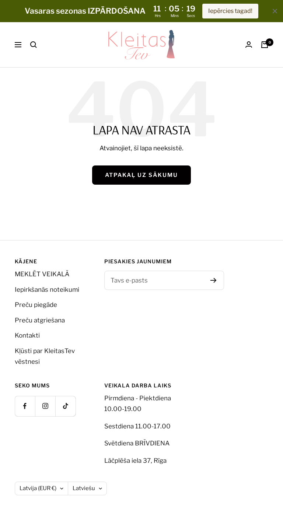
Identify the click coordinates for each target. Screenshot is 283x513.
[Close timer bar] (274, 11)
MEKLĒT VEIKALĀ (42, 274)
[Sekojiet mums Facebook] (25, 406)
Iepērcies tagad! (230, 10)
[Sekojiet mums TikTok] (65, 406)
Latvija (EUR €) (38, 488)
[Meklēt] (33, 44)
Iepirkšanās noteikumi (47, 289)
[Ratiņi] (264, 44)
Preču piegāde (36, 304)
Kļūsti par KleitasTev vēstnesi (45, 356)
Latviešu (84, 488)
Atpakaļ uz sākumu (141, 175)
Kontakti (27, 335)
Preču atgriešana (40, 320)
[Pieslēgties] (248, 44)
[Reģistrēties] (213, 280)
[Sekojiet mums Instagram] (45, 406)
